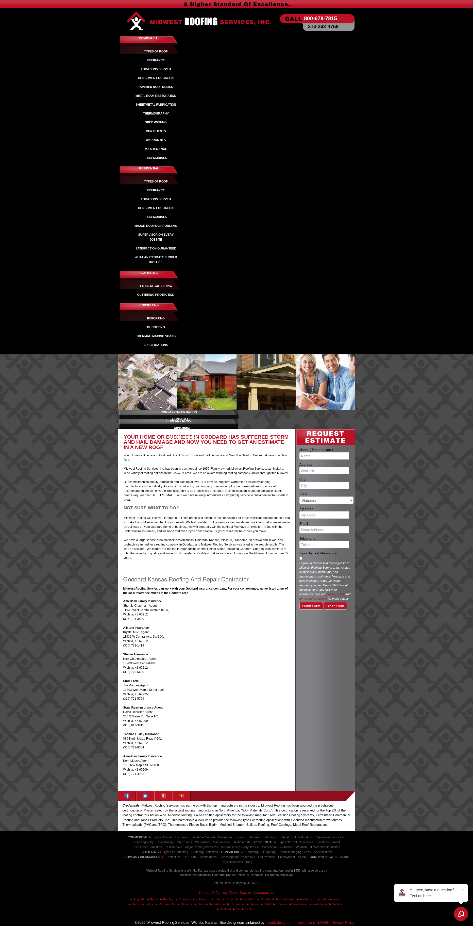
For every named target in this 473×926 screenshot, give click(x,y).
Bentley (168, 899)
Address (323, 464)
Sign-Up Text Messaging (318, 553)
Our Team (190, 857)
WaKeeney (299, 904)
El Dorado (202, 899)
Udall (267, 904)
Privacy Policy (343, 923)
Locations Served (203, 837)
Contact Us (173, 857)
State (323, 494)
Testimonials (208, 857)
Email (323, 523)
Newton (203, 904)
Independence (330, 899)
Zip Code (323, 508)
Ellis (217, 899)
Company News (322, 857)
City (323, 479)
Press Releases (232, 862)
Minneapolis (167, 904)
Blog (249, 862)
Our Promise (266, 857)
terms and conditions (313, 598)
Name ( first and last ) (323, 449)
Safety (302, 857)
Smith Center (245, 909)
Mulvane (186, 904)
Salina (254, 904)
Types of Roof (162, 837)
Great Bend (287, 899)
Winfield (225, 909)
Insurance (181, 837)
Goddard (249, 899)
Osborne (219, 904)
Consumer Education (232, 837)
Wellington (320, 904)
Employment (286, 857)
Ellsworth (232, 899)
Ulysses (281, 904)
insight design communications (292, 923)
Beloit (154, 899)
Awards (344, 857)
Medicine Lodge (142, 904)
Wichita (337, 904)
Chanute (184, 899)
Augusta (139, 899)
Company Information (142, 857)
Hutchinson (307, 899)
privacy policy (335, 594)
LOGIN (324, 923)
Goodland (267, 899)
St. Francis (237, 904)
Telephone (323, 538)
